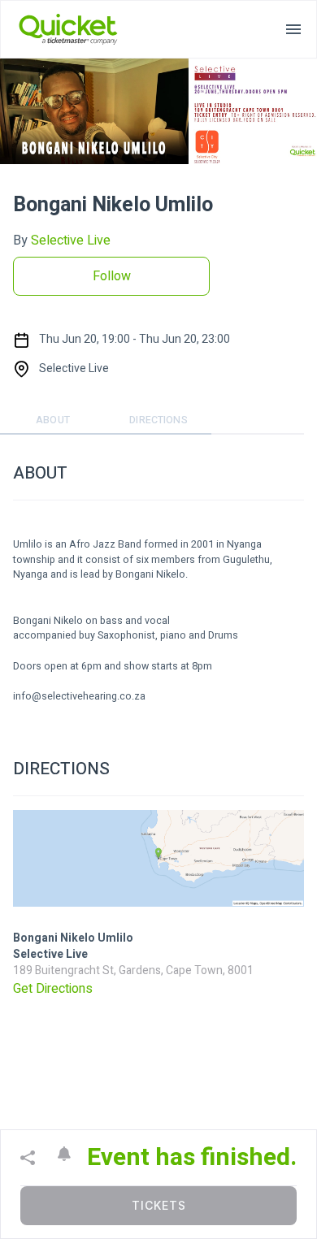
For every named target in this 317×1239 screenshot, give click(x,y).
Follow (112, 276)
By (62, 240)
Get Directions (53, 989)
